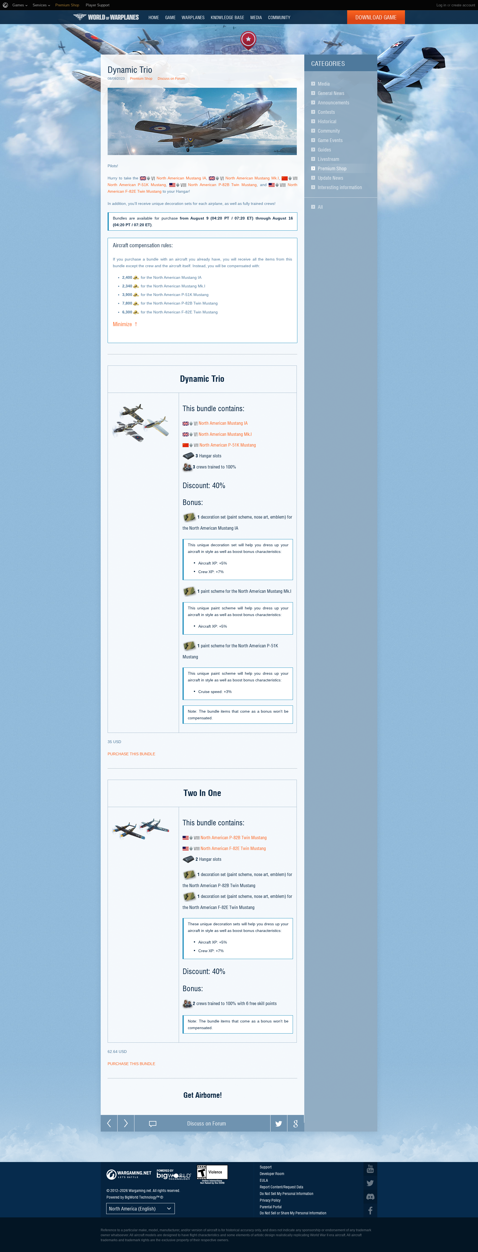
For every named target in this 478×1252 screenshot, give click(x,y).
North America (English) (132, 1208)
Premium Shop (332, 168)
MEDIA (256, 17)
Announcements (333, 102)
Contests (326, 112)
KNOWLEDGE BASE (227, 17)
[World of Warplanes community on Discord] (370, 1197)
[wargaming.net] (128, 1174)
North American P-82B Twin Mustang (222, 184)
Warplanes (193, 17)
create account (463, 5)
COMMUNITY (279, 17)
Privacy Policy (270, 1200)
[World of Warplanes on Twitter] (370, 1183)
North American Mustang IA (181, 178)
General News (331, 93)
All (320, 207)
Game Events (330, 140)
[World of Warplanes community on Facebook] (370, 1210)
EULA (264, 1180)
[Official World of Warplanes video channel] (370, 1169)
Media (324, 84)
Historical (327, 121)
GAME (170, 17)
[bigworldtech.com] (174, 1174)
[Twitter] (279, 1123)
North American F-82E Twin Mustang (233, 848)
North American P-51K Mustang (137, 184)
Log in (441, 5)
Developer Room (272, 1173)
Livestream (328, 159)
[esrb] (212, 1174)
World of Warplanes (106, 17)
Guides (324, 149)
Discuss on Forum (171, 79)
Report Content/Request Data (281, 1186)
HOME (154, 17)
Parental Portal (271, 1206)
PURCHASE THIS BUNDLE (131, 754)
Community (329, 131)
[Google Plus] (295, 1123)
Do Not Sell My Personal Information (286, 1193)
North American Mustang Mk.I (252, 178)
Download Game (376, 17)
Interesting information (340, 187)
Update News (330, 178)
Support (266, 1166)
